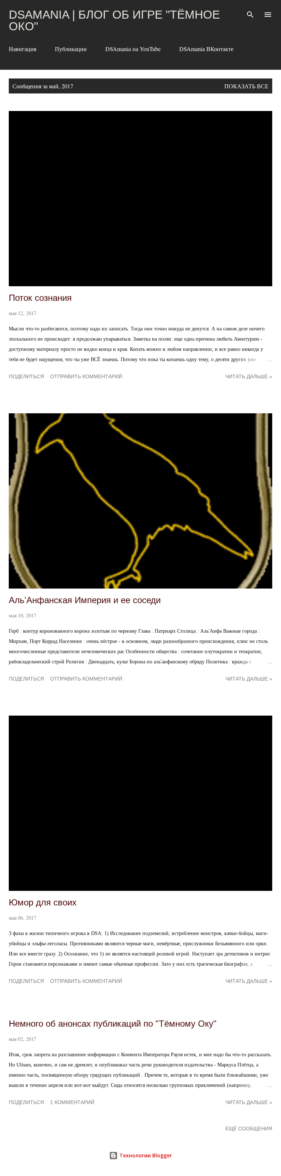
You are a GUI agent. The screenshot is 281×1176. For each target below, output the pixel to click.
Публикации (71, 49)
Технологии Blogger (145, 1155)
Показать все (246, 86)
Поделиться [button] (26, 376)
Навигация (22, 49)
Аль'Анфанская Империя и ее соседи (85, 600)
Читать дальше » (248, 376)
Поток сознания (40, 298)
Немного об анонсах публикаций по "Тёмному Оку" (113, 1023)
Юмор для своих (42, 902)
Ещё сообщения (248, 1128)
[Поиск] (250, 13)
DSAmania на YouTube (133, 49)
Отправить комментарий (86, 376)
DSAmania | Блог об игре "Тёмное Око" (114, 20)
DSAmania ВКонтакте (206, 49)
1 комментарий (72, 1102)
